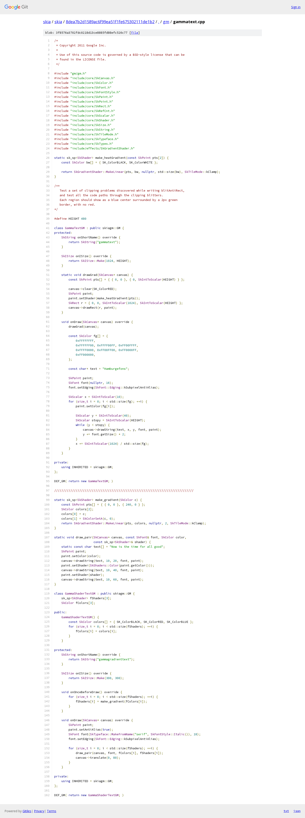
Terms (51, 811)
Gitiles (27, 811)
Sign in (296, 7)
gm (166, 21)
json (297, 811)
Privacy (39, 811)
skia (47, 21)
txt (286, 811)
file (134, 33)
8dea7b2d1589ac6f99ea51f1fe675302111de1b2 (110, 21)
